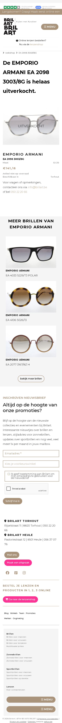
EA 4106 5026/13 (16, 320)
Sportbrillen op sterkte (17, 678)
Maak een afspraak (18, 562)
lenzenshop (36, 44)
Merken (7, 618)
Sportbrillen (12, 669)
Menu (51, 26)
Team (21, 613)
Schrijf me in (12, 501)
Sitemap (31, 722)
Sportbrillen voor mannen (18, 672)
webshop (10, 52)
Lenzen (10, 687)
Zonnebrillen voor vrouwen (19, 661)
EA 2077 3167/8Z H (18, 364)
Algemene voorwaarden (47, 719)
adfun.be (48, 722)
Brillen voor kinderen (16, 643)
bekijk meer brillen (31, 378)
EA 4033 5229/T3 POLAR (22, 275)
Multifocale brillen (15, 646)
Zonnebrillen (13, 655)
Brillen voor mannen (16, 637)
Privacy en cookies (18, 722)
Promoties (30, 613)
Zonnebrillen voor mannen (19, 658)
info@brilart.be (37, 187)
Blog (6, 613)
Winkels (13, 613)
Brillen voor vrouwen (16, 640)
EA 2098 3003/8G (28, 52)
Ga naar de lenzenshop (21, 599)
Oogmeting (18, 618)
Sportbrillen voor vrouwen (19, 675)
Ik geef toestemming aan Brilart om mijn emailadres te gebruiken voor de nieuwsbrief (33, 476)
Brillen (10, 634)
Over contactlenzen (15, 690)
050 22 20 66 (19, 191)
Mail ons (12, 554)
